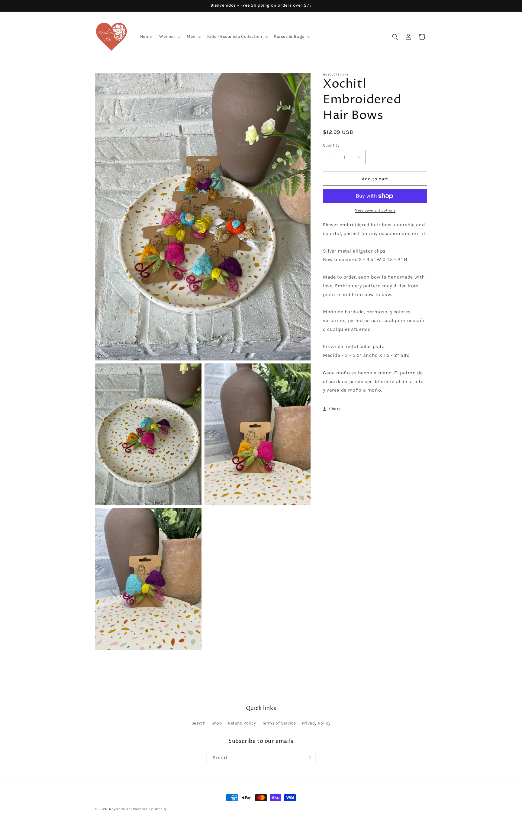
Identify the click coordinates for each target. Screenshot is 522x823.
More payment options (375, 210)
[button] (169, 36)
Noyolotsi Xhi (121, 809)
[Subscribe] (308, 758)
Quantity (331, 145)
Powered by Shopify (150, 809)
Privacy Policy (316, 723)
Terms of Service (279, 723)
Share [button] (335, 409)
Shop (216, 723)
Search (199, 723)
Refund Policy (242, 723)
